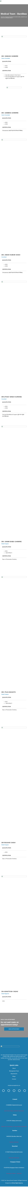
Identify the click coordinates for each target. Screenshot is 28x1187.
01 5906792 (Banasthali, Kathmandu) (14, 1152)
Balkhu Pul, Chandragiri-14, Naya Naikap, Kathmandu (14, 1126)
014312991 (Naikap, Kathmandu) (14, 1120)
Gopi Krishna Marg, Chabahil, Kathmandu (14, 1110)
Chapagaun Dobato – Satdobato (14, 1173)
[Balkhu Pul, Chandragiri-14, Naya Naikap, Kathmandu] (14, 1124)
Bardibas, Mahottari (14, 1142)
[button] (21, 2)
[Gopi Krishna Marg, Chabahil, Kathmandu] (14, 1109)
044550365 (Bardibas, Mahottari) (14, 1136)
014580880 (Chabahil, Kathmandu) (14, 1105)
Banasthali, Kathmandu (14, 1157)
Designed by (14, 1183)
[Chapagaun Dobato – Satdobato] (14, 1171)
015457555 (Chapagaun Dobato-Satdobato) (14, 1167)
